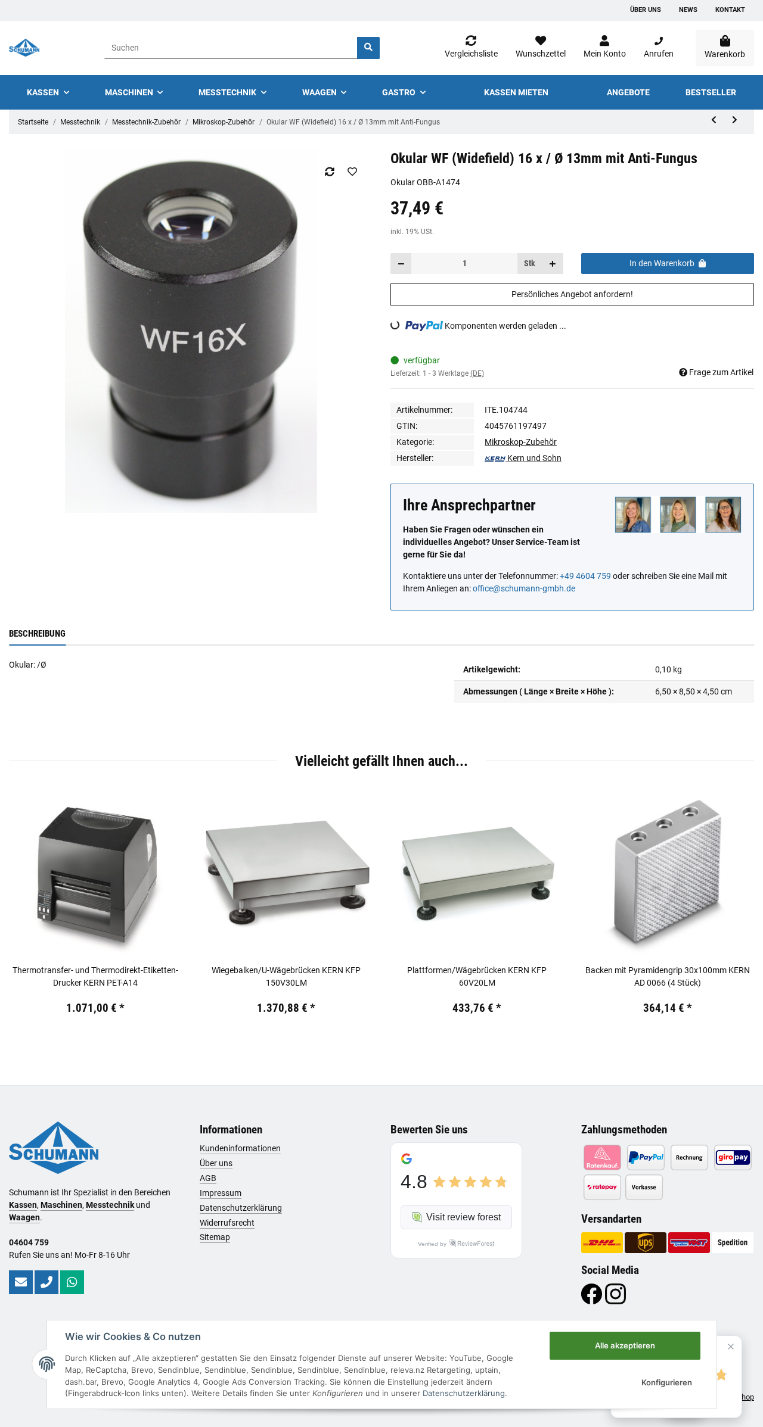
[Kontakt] (21, 1282)
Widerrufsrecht (227, 1222)
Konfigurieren (666, 1382)
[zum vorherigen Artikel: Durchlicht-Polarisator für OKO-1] (713, 120)
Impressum (220, 1193)
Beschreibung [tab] (37, 633)
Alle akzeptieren (625, 1345)
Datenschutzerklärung (241, 1208)
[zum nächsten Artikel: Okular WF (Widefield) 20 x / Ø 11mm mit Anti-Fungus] (734, 120)
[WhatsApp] (72, 1282)
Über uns (645, 10)
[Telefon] (46, 1282)
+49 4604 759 (585, 576)
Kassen (23, 1205)
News (688, 10)
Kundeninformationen (240, 1148)
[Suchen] (368, 48)
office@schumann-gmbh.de (524, 588)
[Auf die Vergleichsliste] (329, 171)
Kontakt (730, 10)
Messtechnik (110, 1205)
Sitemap (215, 1237)
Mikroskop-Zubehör (521, 442)
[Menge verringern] (401, 263)
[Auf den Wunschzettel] (352, 171)
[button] (605, 47)
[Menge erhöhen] (552, 263)
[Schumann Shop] (24, 48)
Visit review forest (463, 1217)
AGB (208, 1178)
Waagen (24, 1217)
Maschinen (61, 1205)
